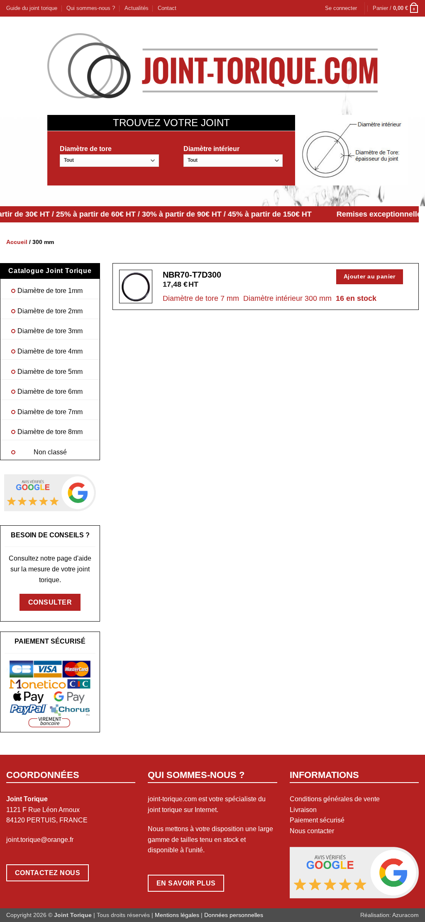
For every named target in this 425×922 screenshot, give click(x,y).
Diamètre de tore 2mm (50, 311)
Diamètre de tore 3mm (50, 330)
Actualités (137, 8)
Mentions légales (177, 915)
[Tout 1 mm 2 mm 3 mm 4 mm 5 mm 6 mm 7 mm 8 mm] (109, 160)
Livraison (303, 809)
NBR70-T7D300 (192, 274)
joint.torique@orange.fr (39, 839)
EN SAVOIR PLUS (186, 883)
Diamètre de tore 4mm (50, 351)
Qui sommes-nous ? (90, 8)
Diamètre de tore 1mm (50, 290)
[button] (341, 8)
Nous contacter (312, 830)
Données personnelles (233, 915)
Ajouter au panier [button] (370, 276)
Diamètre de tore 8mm (50, 431)
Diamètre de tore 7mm (50, 411)
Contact (167, 8)
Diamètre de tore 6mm (50, 391)
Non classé (50, 452)
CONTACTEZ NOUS (48, 872)
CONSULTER (50, 602)
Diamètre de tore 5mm (50, 371)
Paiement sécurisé (317, 820)
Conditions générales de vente (335, 798)
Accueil (16, 242)
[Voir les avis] (50, 492)
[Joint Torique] (212, 66)
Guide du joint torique (31, 8)
